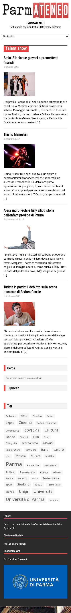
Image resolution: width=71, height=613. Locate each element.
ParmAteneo (51, 465)
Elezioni (24, 437)
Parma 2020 (33, 465)
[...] (38, 122)
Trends (10, 492)
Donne (10, 437)
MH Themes (39, 607)
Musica (35, 456)
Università (43, 491)
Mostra (20, 456)
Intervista (30, 449)
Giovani (48, 443)
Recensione (27, 472)
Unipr (23, 491)
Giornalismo (30, 443)
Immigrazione (13, 449)
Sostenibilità (51, 478)
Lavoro (58, 449)
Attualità (37, 416)
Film (36, 437)
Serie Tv (22, 478)
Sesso (35, 478)
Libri (8, 456)
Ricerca (44, 472)
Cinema (25, 422)
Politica (10, 472)
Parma (14, 464)
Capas (10, 423)
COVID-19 (31, 430)
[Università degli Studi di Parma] (35, 582)
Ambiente (11, 416)
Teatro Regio (54, 484)
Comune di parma (46, 423)
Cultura (51, 430)
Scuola (9, 478)
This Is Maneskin (15, 134)
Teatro (38, 484)
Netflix (49, 456)
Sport (9, 484)
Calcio (50, 416)
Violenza (54, 500)
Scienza (57, 472)
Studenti (23, 484)
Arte (24, 415)
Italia (44, 450)
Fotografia (11, 443)
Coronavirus (12, 430)
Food (46, 437)
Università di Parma (25, 499)
